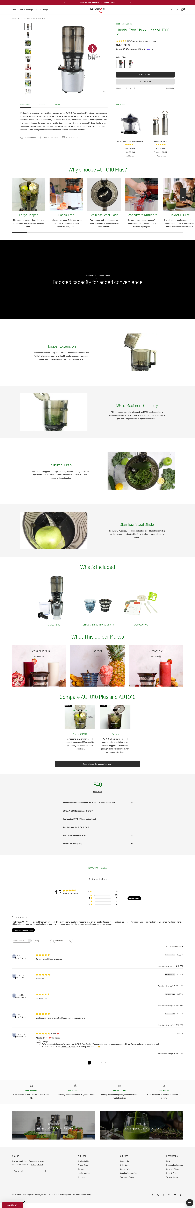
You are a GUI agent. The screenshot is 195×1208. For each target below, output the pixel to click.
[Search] (172, 10)
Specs (57, 105)
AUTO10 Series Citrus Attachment (130, 141)
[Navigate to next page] (110, 1062)
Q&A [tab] (104, 868)
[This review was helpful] (177, 966)
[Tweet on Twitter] (130, 88)
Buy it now (145, 82)
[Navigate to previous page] (85, 1062)
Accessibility (86, 1195)
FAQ (168, 1161)
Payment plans (72, 137)
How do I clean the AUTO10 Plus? (76, 827)
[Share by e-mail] (134, 88)
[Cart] (182, 9)
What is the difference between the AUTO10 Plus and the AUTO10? (89, 802)
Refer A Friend (172, 1173)
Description (25, 105)
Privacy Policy (37, 1164)
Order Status (125, 1165)
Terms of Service (53, 1195)
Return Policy (125, 1169)
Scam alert (71, 1195)
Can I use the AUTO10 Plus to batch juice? (79, 819)
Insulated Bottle (160, 141)
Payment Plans (172, 1169)
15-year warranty (51, 137)
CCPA (78, 1195)
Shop (14, 9)
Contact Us (124, 1161)
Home (14, 19)
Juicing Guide (83, 1161)
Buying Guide (83, 1165)
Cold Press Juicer (124, 24)
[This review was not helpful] (181, 966)
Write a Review (172, 1177)
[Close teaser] (24, 1202)
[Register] (45, 1171)
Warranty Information (128, 1177)
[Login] (177, 10)
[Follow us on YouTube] (175, 1195)
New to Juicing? (26, 9)
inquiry (163, 1098)
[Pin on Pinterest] (126, 88)
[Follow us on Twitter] (158, 1195)
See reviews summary (147, 41)
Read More (97, 791)
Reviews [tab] (93, 868)
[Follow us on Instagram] (163, 1195)
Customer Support (68, 1046)
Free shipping (30, 137)
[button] (12, 1205)
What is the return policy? (73, 843)
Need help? (170, 88)
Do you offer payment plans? (74, 835)
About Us (81, 1177)
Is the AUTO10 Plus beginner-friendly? (78, 811)
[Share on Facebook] (123, 88)
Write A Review (134, 898)
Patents (63, 1195)
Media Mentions (84, 1173)
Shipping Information (128, 1173)
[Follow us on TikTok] (180, 1195)
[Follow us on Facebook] (152, 1195)
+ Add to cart (130, 156)
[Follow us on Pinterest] (169, 1195)
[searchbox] (19, 940)
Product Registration (174, 1165)
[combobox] (42, 941)
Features (43, 105)
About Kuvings (42, 9)
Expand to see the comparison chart (97, 764)
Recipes (81, 1169)
